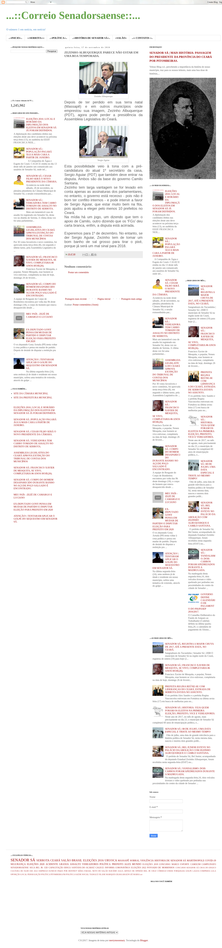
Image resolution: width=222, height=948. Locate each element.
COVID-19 (210, 860)
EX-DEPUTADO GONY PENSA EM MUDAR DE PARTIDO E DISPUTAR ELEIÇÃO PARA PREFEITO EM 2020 (41, 335)
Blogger (144, 940)
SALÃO (66, 860)
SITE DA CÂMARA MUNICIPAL (31, 393)
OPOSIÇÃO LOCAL (19, 874)
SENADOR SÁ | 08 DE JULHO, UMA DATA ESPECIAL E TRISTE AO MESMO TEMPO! (201, 470)
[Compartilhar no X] (89, 254)
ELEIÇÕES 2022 (138, 867)
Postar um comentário (78, 272)
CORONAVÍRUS (122, 867)
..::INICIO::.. (15, 38)
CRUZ (153, 871)
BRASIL (77, 860)
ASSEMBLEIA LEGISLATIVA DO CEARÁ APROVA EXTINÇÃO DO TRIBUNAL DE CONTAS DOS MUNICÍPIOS (40, 233)
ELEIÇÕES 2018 (150, 864)
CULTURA (15, 871)
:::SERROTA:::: (35, 38)
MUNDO (136, 864)
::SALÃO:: (121, 38)
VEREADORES (90, 864)
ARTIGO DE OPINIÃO (133, 871)
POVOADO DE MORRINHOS (160, 867)
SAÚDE (78, 874)
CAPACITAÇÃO (56, 867)
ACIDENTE (52, 864)
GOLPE (189, 871)
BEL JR (147, 871)
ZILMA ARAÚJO (123, 874)
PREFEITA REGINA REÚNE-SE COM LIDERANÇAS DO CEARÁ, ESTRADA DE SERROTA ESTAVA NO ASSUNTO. (188, 689)
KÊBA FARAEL (84, 871)
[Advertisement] (119, 285)
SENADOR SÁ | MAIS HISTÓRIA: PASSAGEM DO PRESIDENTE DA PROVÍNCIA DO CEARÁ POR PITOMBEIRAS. (181, 56)
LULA (213, 871)
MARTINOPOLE (195, 860)
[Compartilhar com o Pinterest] (95, 254)
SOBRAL (135, 860)
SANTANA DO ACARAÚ (83, 867)
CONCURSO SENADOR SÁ (187, 868)
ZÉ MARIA (135, 874)
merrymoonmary (117, 940)
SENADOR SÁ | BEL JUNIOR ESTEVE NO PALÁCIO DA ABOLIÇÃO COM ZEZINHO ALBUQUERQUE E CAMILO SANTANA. (201, 514)
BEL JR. (39, 867)
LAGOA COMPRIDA (201, 871)
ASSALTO (75, 864)
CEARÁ (55, 860)
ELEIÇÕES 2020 (35, 864)
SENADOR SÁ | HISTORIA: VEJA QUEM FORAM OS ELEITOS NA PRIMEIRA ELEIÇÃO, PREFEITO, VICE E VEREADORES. (190, 710)
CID (46, 867)
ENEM (170, 871)
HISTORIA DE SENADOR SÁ (170, 860)
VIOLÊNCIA (147, 860)
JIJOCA (67, 867)
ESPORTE (184, 864)
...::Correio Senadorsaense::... (73, 15)
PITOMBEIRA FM (58, 874)
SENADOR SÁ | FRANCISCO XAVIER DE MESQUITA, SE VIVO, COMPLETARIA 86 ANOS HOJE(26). (34, 470)
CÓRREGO (162, 871)
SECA (32, 867)
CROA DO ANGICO (207, 868)
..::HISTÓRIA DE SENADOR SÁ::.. (91, 38)
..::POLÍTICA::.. (58, 38)
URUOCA (111, 860)
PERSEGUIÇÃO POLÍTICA (38, 874)
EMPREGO (43, 871)
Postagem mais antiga (131, 299)
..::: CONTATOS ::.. (142, 38)
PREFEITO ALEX (121, 864)
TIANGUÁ (93, 874)
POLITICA (70, 874)
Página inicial (104, 299)
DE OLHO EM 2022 (29, 871)
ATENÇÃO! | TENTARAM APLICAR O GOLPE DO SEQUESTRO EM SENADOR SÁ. (35, 519)
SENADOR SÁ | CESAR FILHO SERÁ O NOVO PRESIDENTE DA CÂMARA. (41, 179)
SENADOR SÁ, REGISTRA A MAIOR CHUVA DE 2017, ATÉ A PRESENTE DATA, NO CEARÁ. (201, 295)
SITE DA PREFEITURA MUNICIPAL (33, 397)
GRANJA (64, 864)
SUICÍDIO (113, 871)
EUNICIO (53, 871)
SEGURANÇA (18, 864)
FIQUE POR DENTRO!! (67, 871)
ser (141, 874)
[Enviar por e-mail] (83, 254)
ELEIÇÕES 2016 (93, 860)
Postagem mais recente (76, 299)
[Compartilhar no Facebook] (92, 254)
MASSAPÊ (123, 860)
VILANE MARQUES (107, 874)
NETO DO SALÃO (100, 871)
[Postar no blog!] (86, 254)
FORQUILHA (179, 871)
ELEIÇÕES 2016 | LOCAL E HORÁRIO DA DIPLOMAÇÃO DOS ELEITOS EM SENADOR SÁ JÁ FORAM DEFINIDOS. (41, 125)
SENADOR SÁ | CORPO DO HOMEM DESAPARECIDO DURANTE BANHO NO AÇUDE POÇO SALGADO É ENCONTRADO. (41, 290)
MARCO (175, 864)
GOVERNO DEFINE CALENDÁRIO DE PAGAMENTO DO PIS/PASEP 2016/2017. (201, 603)
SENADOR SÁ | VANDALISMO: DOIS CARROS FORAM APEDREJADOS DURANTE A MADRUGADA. (190, 771)
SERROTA (43, 860)
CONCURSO (164, 864)
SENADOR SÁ (23, 860)
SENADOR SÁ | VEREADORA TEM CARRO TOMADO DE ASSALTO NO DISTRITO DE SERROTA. (33, 443)
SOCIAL (85, 874)
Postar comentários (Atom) (85, 304)
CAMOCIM (195, 864)
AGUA (120, 871)
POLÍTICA (105, 864)
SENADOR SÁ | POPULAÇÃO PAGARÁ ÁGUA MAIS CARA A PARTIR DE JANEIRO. (35, 422)
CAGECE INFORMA (104, 867)
